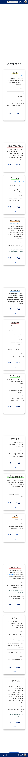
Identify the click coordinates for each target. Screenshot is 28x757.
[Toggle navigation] (2, 2)
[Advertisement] (16, 131)
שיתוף (14, 118)
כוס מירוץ (11, 455)
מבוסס (11, 575)
